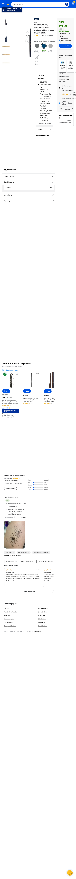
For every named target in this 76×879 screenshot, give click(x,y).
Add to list (67, 109)
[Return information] (60, 42)
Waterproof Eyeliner (10, 626)
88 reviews (14, 480)
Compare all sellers (65, 122)
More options (62, 81)
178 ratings (50, 35)
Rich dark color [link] (13, 504)
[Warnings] (52, 200)
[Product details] (52, 176)
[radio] (37, 48)
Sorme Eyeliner (42, 612)
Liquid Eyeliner (8, 622)
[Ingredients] (52, 195)
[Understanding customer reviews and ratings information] (22, 483)
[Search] (66, 4)
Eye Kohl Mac (8, 615)
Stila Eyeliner (42, 619)
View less (23, 517)
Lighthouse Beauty (67, 90)
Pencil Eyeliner (42, 626)
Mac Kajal (7, 608)
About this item (9, 170)
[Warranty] (51, 187)
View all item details (45, 123)
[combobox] (40, 4)
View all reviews (10, 488)
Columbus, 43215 (64, 76)
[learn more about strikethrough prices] (63, 29)
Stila (35, 22)
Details (70, 103)
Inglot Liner (41, 615)
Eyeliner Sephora (43, 608)
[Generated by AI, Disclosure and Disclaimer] (14, 517)
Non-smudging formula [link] (16, 509)
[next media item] (27, 41)
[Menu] (3, 4)
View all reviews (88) (29, 591)
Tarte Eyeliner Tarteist (10, 612)
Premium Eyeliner (9, 619)
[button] (24, 43)
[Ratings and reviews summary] (52, 474)
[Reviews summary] (45, 35)
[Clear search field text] (64, 4)
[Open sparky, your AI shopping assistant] (70, 873)
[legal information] (69, 33)
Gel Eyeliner (41, 622)
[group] (43, 35)
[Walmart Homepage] (8, 4)
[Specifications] (52, 182)
